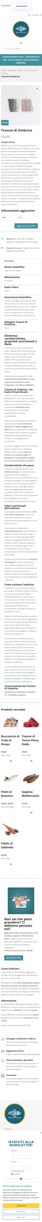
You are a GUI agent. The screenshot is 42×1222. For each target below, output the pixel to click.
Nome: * (14, 1150)
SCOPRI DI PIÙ (13, 957)
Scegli (10, 812)
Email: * (14, 1162)
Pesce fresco (11, 70)
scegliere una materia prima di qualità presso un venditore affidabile (20, 675)
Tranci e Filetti (23, 70)
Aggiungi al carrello (26, 225)
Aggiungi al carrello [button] (10, 761)
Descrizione (9, 261)
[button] (37, 89)
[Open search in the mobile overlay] (21, 49)
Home (3, 70)
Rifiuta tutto (21, 1217)
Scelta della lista (17, 1171)
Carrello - (36, 15)
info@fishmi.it (22, 6)
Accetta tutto (21, 1206)
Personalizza (21, 1211)
